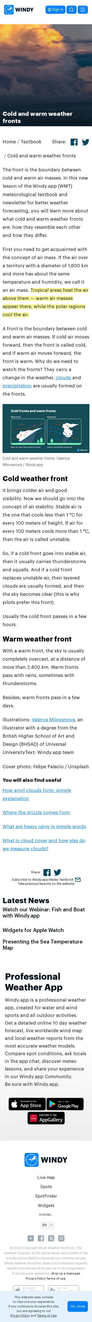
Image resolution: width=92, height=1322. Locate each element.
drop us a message (65, 1273)
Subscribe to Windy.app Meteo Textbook (42, 879)
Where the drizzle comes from (36, 812)
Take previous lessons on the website (46, 883)
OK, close (78, 1306)
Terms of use (55, 1278)
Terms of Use (46, 1315)
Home (9, 142)
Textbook (31, 142)
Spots (46, 1187)
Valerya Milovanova (53, 719)
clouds (63, 377)
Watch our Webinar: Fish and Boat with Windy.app (44, 912)
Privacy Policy (35, 1278)
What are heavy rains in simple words (44, 826)
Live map (46, 1178)
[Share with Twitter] (85, 142)
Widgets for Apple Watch (33, 930)
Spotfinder (46, 1196)
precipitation (17, 386)
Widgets (46, 1206)
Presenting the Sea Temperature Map (43, 945)
